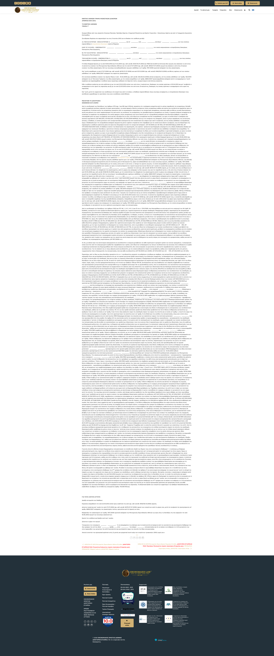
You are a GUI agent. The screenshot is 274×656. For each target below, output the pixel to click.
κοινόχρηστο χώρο (123, 157)
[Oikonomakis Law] (27, 10)
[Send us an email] (85, 625)
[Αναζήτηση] (249, 10)
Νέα (230, 10)
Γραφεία (215, 10)
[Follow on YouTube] (29, 3)
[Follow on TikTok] (21, 3)
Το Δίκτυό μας (204, 10)
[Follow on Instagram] (18, 3)
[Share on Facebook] (131, 537)
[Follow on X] (24, 3)
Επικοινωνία (238, 10)
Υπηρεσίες (223, 10)
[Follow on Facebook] (15, 3)
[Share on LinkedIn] (143, 537)
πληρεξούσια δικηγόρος (100, 44)
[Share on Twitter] (134, 537)
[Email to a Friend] (137, 537)
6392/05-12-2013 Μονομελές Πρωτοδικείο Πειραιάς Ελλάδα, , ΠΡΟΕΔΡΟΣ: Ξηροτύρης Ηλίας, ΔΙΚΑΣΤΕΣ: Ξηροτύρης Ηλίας (165, 546)
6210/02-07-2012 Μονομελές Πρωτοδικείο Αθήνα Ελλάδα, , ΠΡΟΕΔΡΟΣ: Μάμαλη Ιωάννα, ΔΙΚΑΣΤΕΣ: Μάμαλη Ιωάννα (106, 547)
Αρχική (196, 10)
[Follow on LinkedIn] (26, 3)
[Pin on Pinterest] (140, 537)
